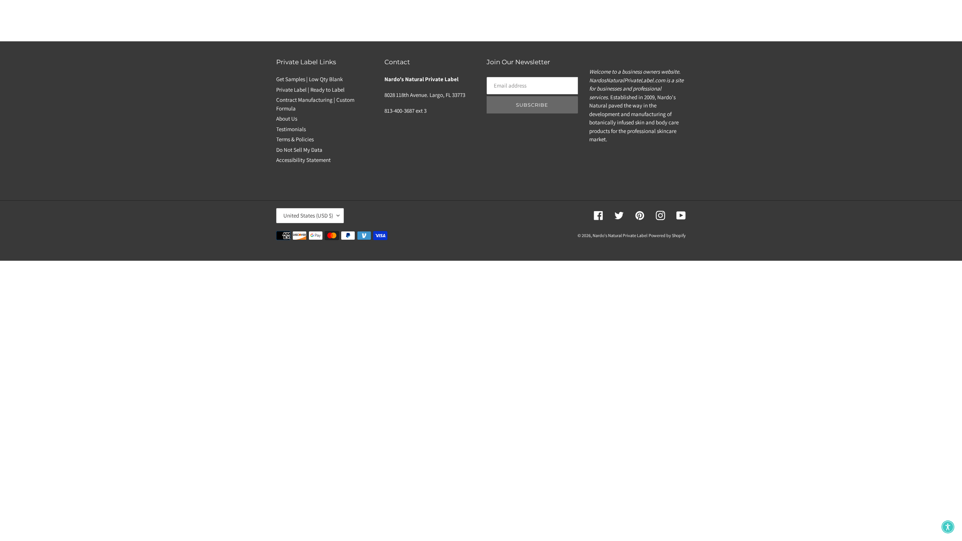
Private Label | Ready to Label (310, 89)
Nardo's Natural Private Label (620, 235)
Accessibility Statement (303, 159)
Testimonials (291, 129)
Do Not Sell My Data (299, 149)
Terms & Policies (295, 139)
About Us (286, 118)
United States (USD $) (308, 215)
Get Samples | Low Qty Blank (309, 79)
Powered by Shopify (667, 235)
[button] (947, 526)
